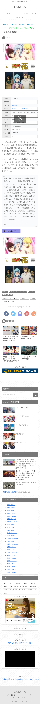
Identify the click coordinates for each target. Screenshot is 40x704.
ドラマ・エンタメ (22, 292)
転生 (5, 294)
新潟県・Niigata (11, 505)
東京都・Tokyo (11, 566)
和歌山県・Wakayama (12, 538)
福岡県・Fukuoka (12, 561)
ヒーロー (32, 292)
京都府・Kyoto (10, 524)
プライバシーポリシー (20, 698)
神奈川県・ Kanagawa (12, 521)
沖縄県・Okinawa (12, 564)
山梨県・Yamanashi (12, 544)
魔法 (11, 294)
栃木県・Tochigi (11, 513)
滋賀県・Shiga (10, 510)
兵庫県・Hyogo (11, 541)
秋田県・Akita (11, 555)
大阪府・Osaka (11, 535)
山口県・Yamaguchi (12, 516)
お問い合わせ (11, 695)
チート (12, 292)
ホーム (29, 695)
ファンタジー (25, 108)
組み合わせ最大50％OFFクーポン (20, 643)
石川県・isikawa (11, 572)
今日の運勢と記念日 (10, 492)
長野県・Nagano (11, 558)
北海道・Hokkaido (12, 569)
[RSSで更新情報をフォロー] (33, 313)
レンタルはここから (11, 231)
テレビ (32, 108)
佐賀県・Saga (10, 530)
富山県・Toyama (11, 527)
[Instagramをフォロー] (20, 313)
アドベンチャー (16, 108)
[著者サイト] (6, 313)
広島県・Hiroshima (12, 552)
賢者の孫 (14, 105)
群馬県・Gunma (11, 547)
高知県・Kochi (11, 550)
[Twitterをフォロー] (13, 313)
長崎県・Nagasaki (11, 519)
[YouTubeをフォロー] (26, 313)
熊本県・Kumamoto (12, 533)
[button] (35, 395)
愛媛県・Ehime (11, 507)
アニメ (6, 292)
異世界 (33, 298)
